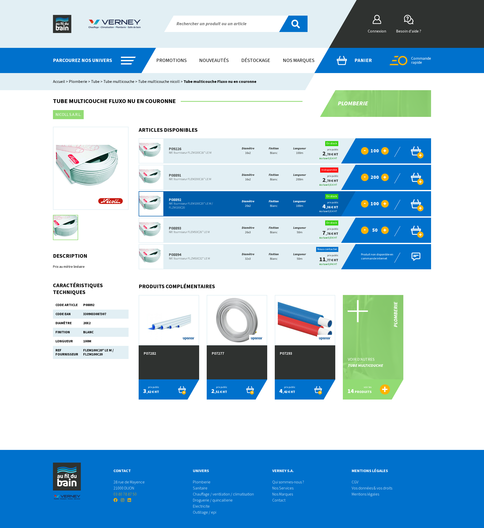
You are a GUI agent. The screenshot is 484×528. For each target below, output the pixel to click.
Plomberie (78, 81)
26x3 (248, 230)
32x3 (248, 256)
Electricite (201, 506)
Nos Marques (282, 494)
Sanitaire (200, 488)
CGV (355, 482)
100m (299, 150)
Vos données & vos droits (372, 488)
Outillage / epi (204, 512)
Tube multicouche (118, 81)
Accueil (59, 81)
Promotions (171, 60)
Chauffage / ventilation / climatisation (223, 494)
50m (299, 230)
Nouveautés (214, 60)
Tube (95, 81)
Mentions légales (365, 494)
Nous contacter (327, 249)
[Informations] (351, 151)
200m (299, 177)
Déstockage (255, 60)
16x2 (248, 150)
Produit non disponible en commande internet (377, 256)
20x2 (248, 203)
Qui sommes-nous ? (288, 482)
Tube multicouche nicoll (159, 81)
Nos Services (282, 488)
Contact (278, 500)
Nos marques (298, 60)
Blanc (274, 150)
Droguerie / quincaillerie (213, 500)
